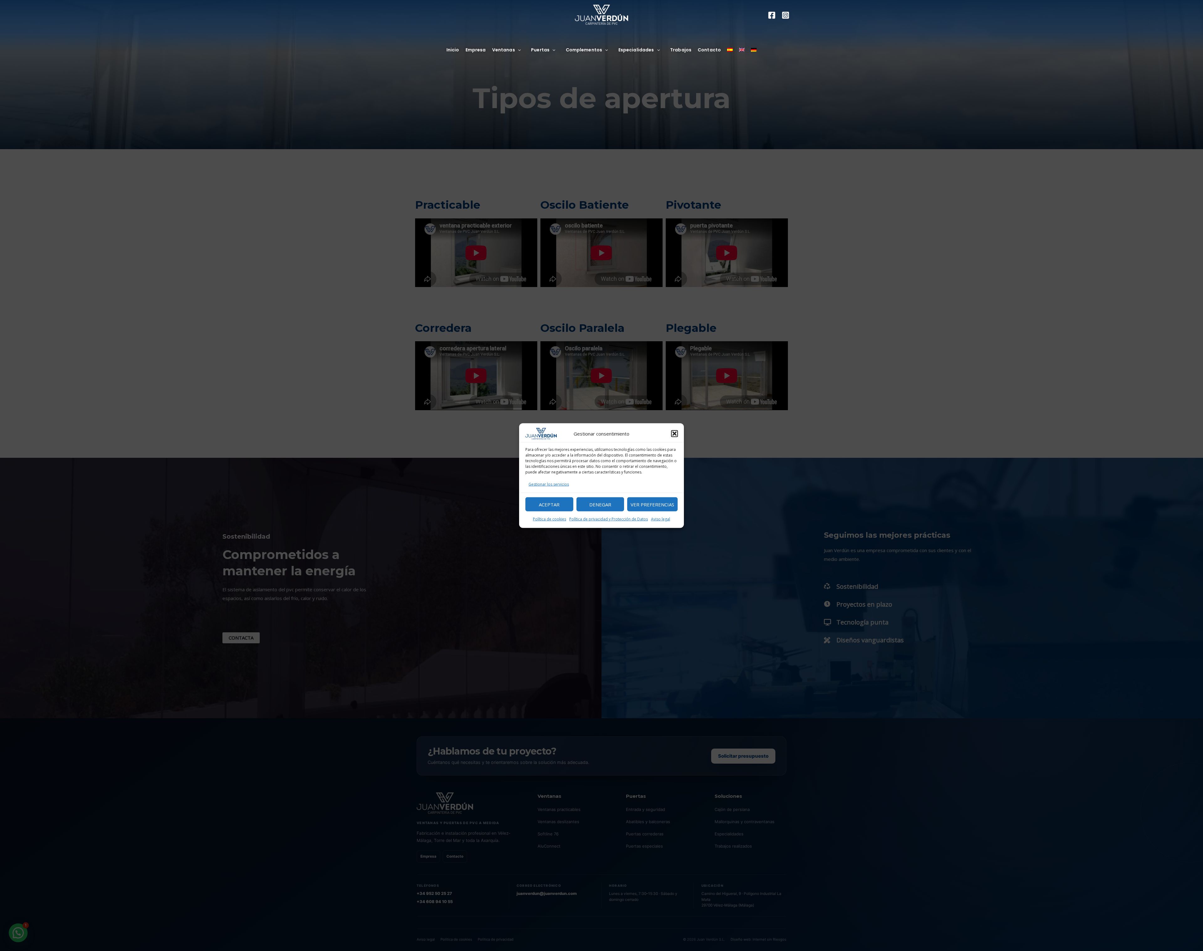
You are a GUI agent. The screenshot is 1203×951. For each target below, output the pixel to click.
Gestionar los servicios (549, 484)
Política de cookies (549, 519)
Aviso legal (660, 519)
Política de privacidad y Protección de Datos (608, 519)
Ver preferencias (652, 504)
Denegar (600, 504)
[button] (674, 434)
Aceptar (549, 504)
